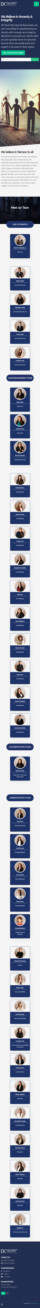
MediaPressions (34, 1303)
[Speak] (10, 1250)
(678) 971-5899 (8, 1263)
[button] (2, 1304)
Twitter (6, 1274)
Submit (35, 59)
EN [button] (3, 1293)
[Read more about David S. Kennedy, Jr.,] (20, 240)
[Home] (10, 4)
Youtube (7, 1277)
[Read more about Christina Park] (20, 353)
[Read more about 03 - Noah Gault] (20, 326)
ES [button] (7, 1293)
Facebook (6, 1271)
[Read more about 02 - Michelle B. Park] (20, 299)
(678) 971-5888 (9, 1260)
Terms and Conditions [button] (9, 1287)
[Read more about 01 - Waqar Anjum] (20, 272)
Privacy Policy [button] (6, 1285)
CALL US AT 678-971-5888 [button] (13, 53)
